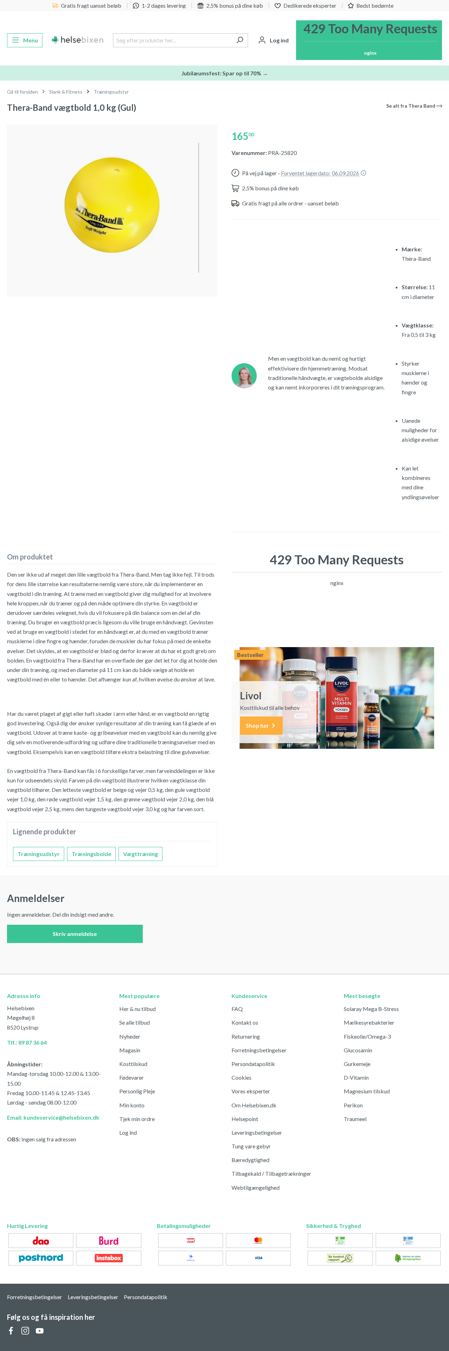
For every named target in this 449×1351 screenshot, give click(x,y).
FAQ (237, 1008)
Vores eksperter (251, 1091)
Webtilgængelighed (256, 1187)
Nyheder (129, 1036)
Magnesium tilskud (367, 1091)
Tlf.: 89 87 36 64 (27, 1042)
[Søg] (240, 40)
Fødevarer (131, 1077)
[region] (112, 207)
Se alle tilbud (134, 1022)
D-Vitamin (356, 1077)
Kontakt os (245, 1022)
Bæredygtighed (250, 1159)
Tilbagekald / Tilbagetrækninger (271, 1173)
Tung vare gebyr (251, 1146)
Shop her (258, 725)
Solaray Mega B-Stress (371, 1008)
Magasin (129, 1050)
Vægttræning (140, 853)
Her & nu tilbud (137, 1008)
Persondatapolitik (253, 1063)
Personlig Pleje (137, 1091)
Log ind (128, 1132)
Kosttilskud (133, 1063)
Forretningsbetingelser (259, 1050)
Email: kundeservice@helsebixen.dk (53, 1117)
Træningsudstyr (39, 853)
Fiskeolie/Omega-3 (367, 1036)
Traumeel (355, 1118)
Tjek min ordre (137, 1118)
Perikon (353, 1105)
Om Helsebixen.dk (254, 1105)
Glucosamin (358, 1050)
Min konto (132, 1105)
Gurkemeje (357, 1063)
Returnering (246, 1036)
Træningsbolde (91, 853)
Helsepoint (245, 1118)
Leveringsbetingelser (257, 1132)
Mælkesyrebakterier (369, 1022)
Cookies (242, 1077)
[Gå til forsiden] (78, 40)
